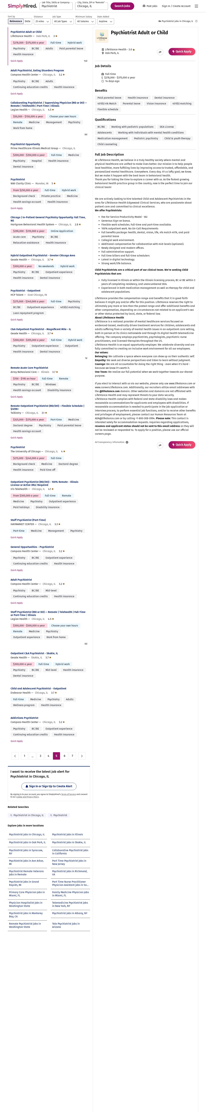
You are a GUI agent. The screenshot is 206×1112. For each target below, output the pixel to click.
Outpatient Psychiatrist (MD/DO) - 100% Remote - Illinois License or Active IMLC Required (44, 483)
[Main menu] (196, 6)
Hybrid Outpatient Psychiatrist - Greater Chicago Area (43, 255)
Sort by (11, 16)
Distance (38, 16)
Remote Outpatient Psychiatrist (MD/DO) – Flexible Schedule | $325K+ (47, 407)
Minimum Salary (83, 16)
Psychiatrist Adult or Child (26, 31)
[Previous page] (15, 756)
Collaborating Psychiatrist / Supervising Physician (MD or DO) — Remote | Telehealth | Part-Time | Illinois (49, 104)
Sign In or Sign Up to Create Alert (50, 786)
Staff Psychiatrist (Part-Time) (28, 520)
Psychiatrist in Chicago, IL (29, 815)
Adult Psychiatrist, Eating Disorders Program (37, 70)
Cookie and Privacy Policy (27, 797)
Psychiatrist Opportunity (25, 144)
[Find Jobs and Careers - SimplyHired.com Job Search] (22, 6)
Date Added (103, 16)
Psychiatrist (18, 179)
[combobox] (56, 6)
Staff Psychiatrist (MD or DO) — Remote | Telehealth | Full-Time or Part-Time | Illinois (48, 613)
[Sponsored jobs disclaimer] (196, 21)
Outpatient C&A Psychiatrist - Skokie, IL (34, 653)
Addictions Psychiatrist (24, 717)
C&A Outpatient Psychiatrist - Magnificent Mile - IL (41, 329)
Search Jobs (122, 6)
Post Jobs (152, 6)
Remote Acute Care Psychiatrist (29, 367)
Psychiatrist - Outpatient (25, 290)
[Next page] (81, 756)
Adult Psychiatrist (21, 579)
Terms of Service (68, 794)
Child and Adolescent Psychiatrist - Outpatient (38, 688)
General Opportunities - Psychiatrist (32, 546)
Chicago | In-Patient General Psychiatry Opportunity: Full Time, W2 (48, 219)
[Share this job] (160, 52)
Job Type (56, 16)
